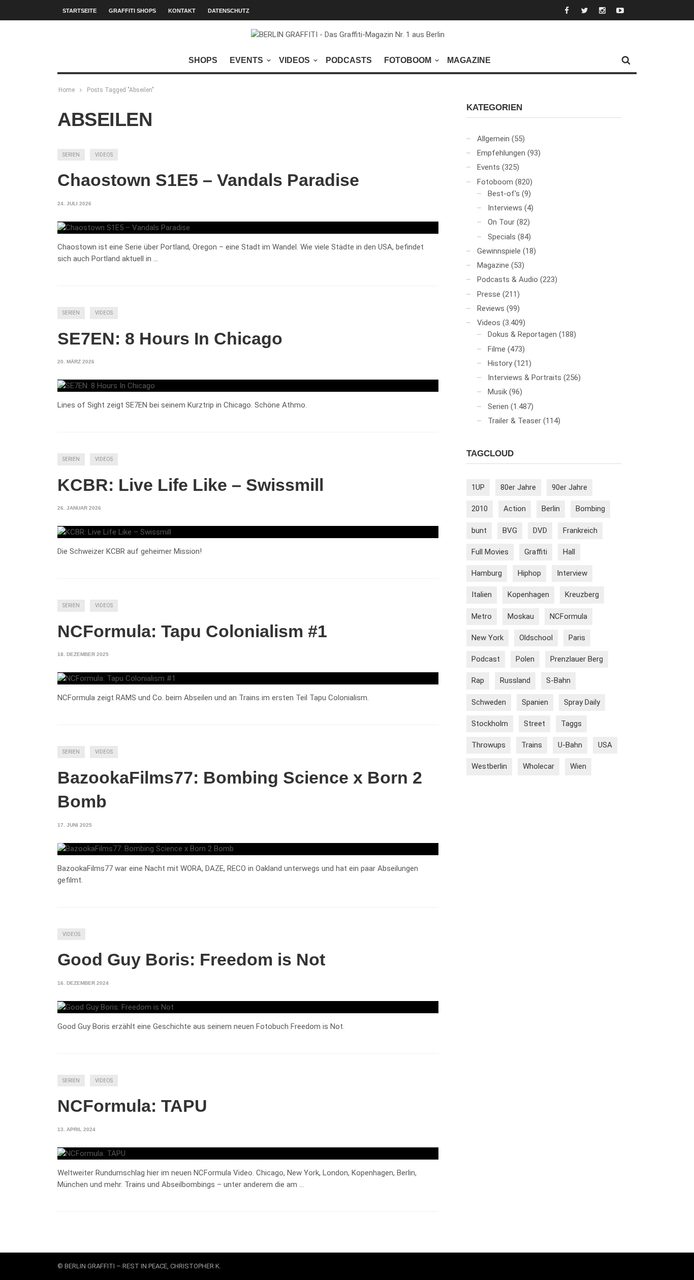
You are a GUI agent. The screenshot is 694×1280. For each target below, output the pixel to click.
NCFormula (568, 616)
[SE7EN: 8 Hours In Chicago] (106, 386)
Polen (525, 659)
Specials (502, 236)
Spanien (535, 702)
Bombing (590, 508)
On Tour (501, 222)
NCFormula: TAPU (132, 1105)
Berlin (551, 508)
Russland (515, 680)
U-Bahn (570, 745)
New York (487, 637)
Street (534, 723)
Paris (577, 637)
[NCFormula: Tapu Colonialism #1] (116, 678)
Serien (71, 155)
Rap (477, 680)
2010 (479, 508)
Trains (531, 745)
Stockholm (489, 723)
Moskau (521, 616)
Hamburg (486, 573)
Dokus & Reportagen (522, 334)
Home (66, 89)
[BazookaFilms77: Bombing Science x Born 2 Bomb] (145, 849)
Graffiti (535, 551)
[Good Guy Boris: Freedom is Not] (115, 1007)
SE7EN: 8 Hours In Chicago (169, 338)
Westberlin (489, 766)
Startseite (79, 11)
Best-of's (504, 193)
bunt (479, 530)
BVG (509, 530)
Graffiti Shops (132, 11)
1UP (478, 487)
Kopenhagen (528, 594)
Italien (481, 594)
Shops (202, 60)
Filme (497, 349)
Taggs (571, 723)
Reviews (490, 308)
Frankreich (580, 530)
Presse (488, 294)
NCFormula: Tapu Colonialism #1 (192, 631)
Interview (572, 573)
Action (514, 508)
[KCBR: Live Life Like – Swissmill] (114, 532)
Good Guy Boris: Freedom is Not (191, 959)
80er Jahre (518, 487)
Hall (569, 551)
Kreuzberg (582, 594)
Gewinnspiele (499, 251)
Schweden (488, 702)
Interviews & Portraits (524, 377)
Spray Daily (582, 702)
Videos (294, 60)
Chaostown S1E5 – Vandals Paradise (208, 180)
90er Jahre (569, 487)
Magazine (469, 60)
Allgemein (493, 138)
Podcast (485, 659)
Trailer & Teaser (514, 420)
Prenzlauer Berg (576, 659)
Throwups (488, 745)
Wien (578, 766)
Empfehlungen (501, 153)
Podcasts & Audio (507, 279)
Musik (497, 391)
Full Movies (490, 551)
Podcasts (349, 60)
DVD (540, 530)
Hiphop (529, 573)
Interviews (505, 207)
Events (246, 60)
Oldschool (536, 637)
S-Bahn (558, 680)
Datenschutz (228, 11)
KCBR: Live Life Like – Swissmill (190, 484)
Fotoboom (407, 60)
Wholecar (538, 766)
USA (605, 745)
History (500, 363)
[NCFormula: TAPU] (91, 1153)
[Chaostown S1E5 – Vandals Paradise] (123, 228)
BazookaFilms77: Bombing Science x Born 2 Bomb (239, 789)
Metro (481, 616)
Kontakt (182, 11)
